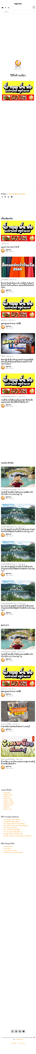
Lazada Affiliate (8, 846)
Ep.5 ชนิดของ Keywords (10, 827)
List (24, 194)
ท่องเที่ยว (3, 396)
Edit (11, 194)
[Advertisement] (18, 37)
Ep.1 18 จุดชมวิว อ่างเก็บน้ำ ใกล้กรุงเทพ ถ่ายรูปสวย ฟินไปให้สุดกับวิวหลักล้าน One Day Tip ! (18, 530)
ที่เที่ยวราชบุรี (7, 809)
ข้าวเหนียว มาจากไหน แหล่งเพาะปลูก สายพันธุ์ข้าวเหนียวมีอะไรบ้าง (18, 762)
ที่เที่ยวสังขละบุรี (8, 795)
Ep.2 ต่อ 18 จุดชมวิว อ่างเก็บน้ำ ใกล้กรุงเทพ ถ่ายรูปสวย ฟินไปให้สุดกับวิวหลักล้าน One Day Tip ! (18, 568)
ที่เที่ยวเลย (6, 807)
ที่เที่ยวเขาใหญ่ (8, 799)
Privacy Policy (21, 1043)
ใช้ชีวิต (6, 279)
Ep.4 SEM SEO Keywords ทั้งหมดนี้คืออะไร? (16, 825)
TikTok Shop (7, 848)
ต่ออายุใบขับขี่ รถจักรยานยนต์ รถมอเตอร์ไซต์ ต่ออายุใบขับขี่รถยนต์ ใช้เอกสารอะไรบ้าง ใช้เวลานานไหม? (17, 361)
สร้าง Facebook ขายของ (10, 850)
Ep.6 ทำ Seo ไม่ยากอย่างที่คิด (12, 829)
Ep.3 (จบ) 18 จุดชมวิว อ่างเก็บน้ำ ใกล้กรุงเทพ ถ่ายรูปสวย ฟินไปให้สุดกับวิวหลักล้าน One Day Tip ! (18, 608)
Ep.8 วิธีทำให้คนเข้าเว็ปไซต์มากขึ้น (13, 834)
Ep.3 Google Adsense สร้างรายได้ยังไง (14, 823)
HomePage (13, 1043)
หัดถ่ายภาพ (13, 396)
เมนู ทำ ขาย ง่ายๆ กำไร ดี (10, 247)
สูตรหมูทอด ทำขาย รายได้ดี (11, 323)
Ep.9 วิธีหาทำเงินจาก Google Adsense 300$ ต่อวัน (17, 836)
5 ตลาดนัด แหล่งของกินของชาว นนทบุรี (15, 726)
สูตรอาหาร (4, 320)
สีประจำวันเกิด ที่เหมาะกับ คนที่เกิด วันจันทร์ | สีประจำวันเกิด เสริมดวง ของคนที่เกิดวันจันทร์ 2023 (17, 285)
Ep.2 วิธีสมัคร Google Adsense (12, 821)
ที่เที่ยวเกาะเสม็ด (8, 801)
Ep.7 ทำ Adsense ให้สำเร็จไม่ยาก (13, 832)
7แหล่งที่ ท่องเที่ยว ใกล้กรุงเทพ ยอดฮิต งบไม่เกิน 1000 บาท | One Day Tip (17, 493)
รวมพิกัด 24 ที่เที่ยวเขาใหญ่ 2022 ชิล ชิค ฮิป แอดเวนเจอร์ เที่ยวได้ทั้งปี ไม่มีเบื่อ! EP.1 (17, 401)
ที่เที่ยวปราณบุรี (8, 805)
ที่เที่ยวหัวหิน (7, 793)
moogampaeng (19, 1039)
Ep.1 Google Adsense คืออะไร (12, 819)
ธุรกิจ (2, 279)
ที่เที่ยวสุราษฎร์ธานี (9, 803)
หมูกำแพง (18, 3)
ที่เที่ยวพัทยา (7, 797)
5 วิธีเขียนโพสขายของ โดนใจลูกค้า (13, 852)
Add (17, 194)
